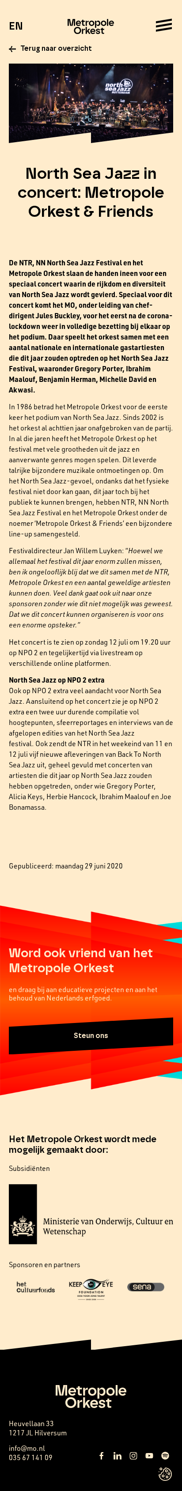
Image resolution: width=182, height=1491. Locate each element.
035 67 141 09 (31, 1457)
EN (16, 26)
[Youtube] (149, 1456)
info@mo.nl (27, 1448)
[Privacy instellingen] (165, 1474)
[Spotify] (165, 1456)
